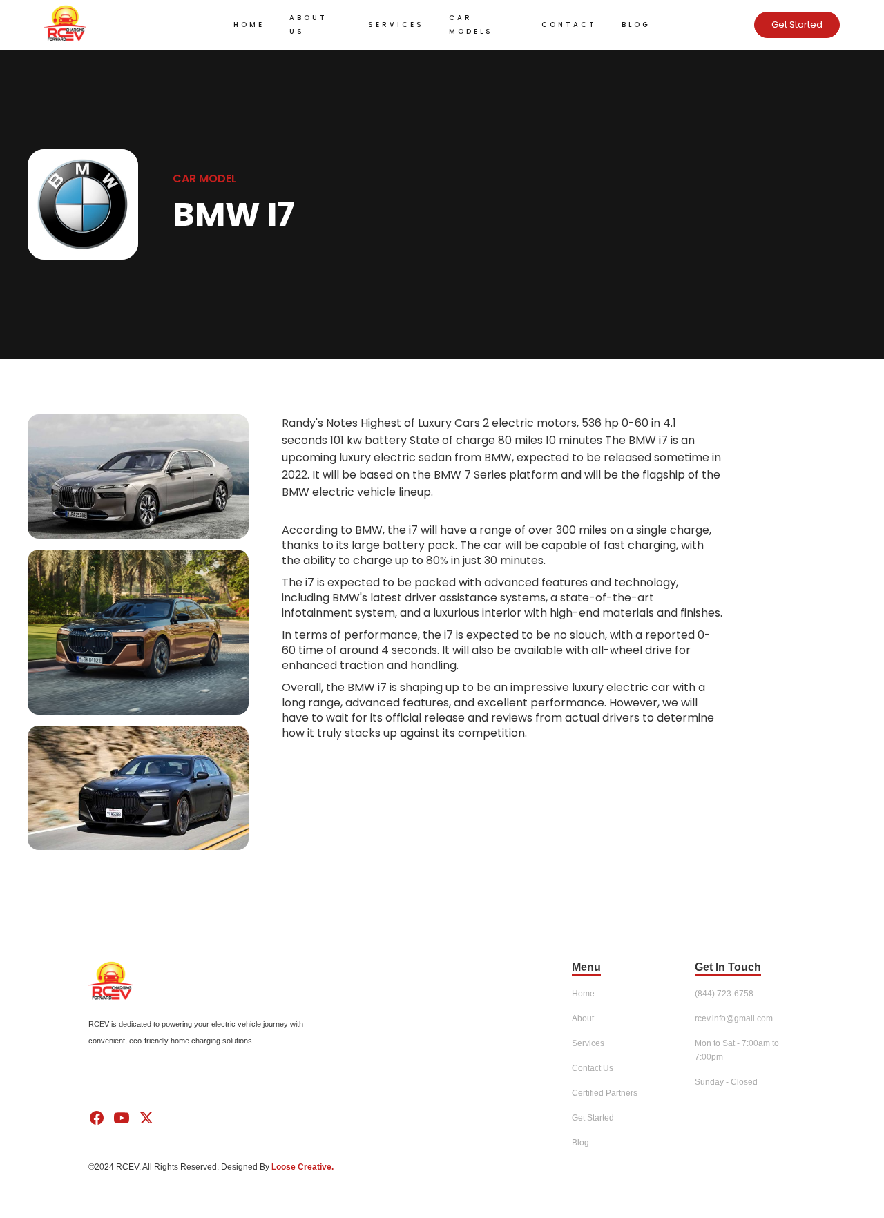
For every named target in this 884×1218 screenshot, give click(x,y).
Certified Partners (604, 1093)
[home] (127, 25)
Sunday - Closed (726, 1082)
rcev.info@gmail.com (734, 1018)
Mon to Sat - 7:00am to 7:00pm (737, 1050)
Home (249, 24)
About (583, 1018)
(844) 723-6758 (724, 993)
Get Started (797, 24)
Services (396, 24)
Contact (569, 24)
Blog (636, 24)
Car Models (471, 24)
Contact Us (592, 1068)
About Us (308, 24)
